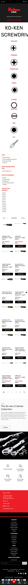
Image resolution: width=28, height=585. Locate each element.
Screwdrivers (14, 541)
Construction (14, 537)
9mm (4, 203)
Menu (4, 1)
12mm (4, 208)
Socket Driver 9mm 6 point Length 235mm (7, 292)
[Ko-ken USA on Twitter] (18, 573)
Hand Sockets (14, 525)
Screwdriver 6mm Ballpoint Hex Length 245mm (7, 349)
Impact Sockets (14, 524)
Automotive (14, 536)
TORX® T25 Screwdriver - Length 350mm (20, 377)
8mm (4, 201)
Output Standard (8, 175)
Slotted (5, 184)
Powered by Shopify (18, 577)
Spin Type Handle (7, 161)
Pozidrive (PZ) (6, 179)
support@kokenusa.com (8, 508)
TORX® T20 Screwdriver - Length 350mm (20, 238)
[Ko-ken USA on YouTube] (25, 573)
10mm (4, 204)
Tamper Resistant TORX (8, 182)
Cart (26, 1)
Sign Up (24, 563)
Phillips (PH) (6, 181)
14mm (4, 211)
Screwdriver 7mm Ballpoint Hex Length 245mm (7, 321)
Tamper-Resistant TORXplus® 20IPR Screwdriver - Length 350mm (7, 377)
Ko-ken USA (10, 577)
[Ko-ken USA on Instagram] (23, 573)
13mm (4, 209)
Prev (4, 392)
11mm (4, 206)
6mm (4, 198)
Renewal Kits (14, 529)
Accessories (14, 522)
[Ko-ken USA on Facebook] (21, 573)
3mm (4, 193)
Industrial (14, 539)
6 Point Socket (6, 157)
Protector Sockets (14, 527)
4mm (4, 194)
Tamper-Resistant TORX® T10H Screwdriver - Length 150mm (7, 266)
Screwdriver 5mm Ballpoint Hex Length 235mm (20, 266)
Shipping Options (14, 553)
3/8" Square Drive (7, 171)
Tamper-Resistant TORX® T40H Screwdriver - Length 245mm (20, 293)
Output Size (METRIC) (6, 189)
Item (3, 155)
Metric (4, 177)
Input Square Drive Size (8, 167)
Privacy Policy (14, 548)
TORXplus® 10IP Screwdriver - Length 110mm (7, 238)
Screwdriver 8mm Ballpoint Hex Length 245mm (20, 321)
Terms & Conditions (14, 549)
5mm (4, 196)
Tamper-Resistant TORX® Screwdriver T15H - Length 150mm (20, 349)
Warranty (14, 555)
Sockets (14, 543)
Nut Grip (5, 162)
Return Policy (14, 551)
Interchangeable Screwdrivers (10, 159)
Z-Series (14, 531)
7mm (4, 199)
